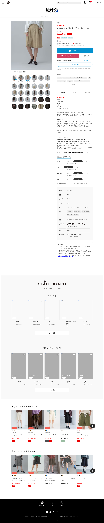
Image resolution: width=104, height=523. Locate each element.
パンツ (21, 16)
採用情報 (38, 516)
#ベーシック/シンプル (63, 78)
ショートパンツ (28, 16)
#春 (85, 78)
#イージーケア (85, 211)
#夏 (89, 78)
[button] (50, 45)
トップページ (14, 16)
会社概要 (27, 516)
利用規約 (32, 516)
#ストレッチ (77, 211)
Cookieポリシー (54, 516)
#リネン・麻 (77, 81)
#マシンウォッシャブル (72, 214)
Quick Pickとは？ (88, 60)
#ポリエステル (85, 81)
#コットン (69, 81)
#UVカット (72, 78)
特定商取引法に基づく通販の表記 (67, 516)
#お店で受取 (80, 78)
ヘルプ (77, 516)
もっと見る (52, 333)
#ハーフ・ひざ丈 (61, 81)
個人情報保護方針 (45, 516)
